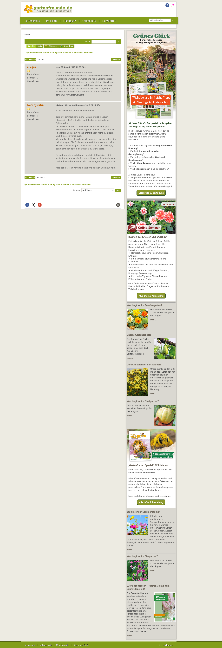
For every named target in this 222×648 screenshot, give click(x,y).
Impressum (30, 644)
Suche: (88, 41)
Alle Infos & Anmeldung (151, 295)
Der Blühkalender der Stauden (144, 364)
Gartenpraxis (32, 21)
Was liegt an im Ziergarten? (142, 556)
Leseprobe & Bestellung (151, 192)
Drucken (116, 59)
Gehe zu (76, 190)
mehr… (153, 319)
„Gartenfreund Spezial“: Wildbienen (148, 465)
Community (89, 21)
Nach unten (30, 59)
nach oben (168, 644)
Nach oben (30, 178)
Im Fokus (51, 21)
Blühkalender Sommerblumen (143, 511)
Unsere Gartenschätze (139, 334)
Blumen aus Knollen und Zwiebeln (147, 236)
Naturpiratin (35, 105)
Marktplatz (69, 21)
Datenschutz (46, 644)
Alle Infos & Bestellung (151, 502)
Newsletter (109, 21)
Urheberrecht (62, 644)
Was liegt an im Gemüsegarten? (144, 305)
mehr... (130, 635)
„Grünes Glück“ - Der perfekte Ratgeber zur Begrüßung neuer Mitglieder (150, 125)
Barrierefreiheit (81, 644)
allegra (31, 67)
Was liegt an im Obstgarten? (143, 401)
